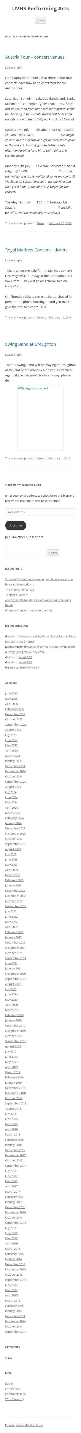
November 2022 (15, 896)
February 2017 (14, 1197)
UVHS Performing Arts (40, 8)
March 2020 (12, 1010)
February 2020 (14, 1015)
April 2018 (11, 1129)
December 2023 (15, 828)
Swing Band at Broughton (30, 344)
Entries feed (12, 1389)
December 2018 (15, 1088)
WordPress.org (14, 1399)
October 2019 (13, 1036)
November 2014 (15, 1321)
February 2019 (14, 1077)
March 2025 (12, 756)
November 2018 (15, 1093)
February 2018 (14, 1140)
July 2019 (10, 1051)
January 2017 (13, 1202)
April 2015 (11, 1295)
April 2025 (11, 750)
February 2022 (14, 932)
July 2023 (10, 854)
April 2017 (11, 1186)
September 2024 (15, 782)
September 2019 (15, 1041)
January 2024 (13, 823)
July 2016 (10, 1228)
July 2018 (10, 1114)
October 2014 (13, 1326)
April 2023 (11, 870)
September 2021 (15, 958)
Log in (9, 1383)
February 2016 (14, 1254)
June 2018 (11, 1119)
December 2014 (15, 1316)
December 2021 (15, 942)
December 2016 (15, 1207)
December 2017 (15, 1150)
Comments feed (15, 1394)
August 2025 (13, 730)
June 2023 (11, 859)
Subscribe (15, 525)
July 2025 (10, 735)
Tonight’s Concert (16, 595)
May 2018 (11, 1124)
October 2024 (13, 776)
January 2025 (13, 761)
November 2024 (15, 771)
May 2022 (11, 922)
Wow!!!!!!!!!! (25, 657)
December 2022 (15, 890)
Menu (40, 20)
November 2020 (15, 974)
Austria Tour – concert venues (35, 57)
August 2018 (13, 1108)
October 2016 (13, 1217)
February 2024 (14, 818)
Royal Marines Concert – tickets (36, 250)
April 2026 (11, 704)
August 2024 (13, 787)
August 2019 (13, 1046)
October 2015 (13, 1274)
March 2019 (12, 1072)
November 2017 (15, 1155)
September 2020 (15, 979)
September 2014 (15, 1332)
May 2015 (11, 1290)
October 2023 (13, 839)
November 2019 (15, 1031)
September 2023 (15, 844)
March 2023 (12, 875)
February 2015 (14, 1306)
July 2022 (10, 911)
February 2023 (14, 880)
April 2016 (11, 1243)
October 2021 (13, 953)
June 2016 (11, 1233)
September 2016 (15, 1223)
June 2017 (11, 1176)
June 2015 (11, 1285)
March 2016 (12, 1249)
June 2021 (11, 963)
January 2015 (13, 1311)
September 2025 (15, 724)
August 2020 (13, 984)
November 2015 (15, 1269)
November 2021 (15, 948)
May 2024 (11, 802)
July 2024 (10, 792)
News (40, 223)
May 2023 (11, 865)
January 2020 (13, 1020)
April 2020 (11, 1005)
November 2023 (15, 833)
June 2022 (11, 916)
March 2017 (12, 1191)
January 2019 (13, 1082)
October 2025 (13, 719)
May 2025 (11, 745)
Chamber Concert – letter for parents (28, 610)
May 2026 (11, 699)
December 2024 (15, 766)
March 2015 (12, 1300)
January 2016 (13, 1259)
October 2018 (13, 1098)
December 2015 (15, 1264)
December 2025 (15, 714)
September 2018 (15, 1103)
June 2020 (11, 994)
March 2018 (12, 1134)
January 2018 (13, 1145)
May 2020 (11, 999)
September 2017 (15, 1166)
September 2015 (15, 1280)
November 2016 (15, 1212)
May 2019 (11, 1062)
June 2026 (11, 693)
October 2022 (13, 901)
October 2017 (13, 1160)
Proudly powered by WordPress (24, 1425)
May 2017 (11, 1181)
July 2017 (10, 1171)
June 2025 (11, 740)
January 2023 (13, 885)
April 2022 (11, 927)
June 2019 (11, 1057)
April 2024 (11, 807)
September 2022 (15, 906)
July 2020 (10, 989)
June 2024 (11, 797)
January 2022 (13, 937)
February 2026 (14, 709)
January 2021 (13, 968)
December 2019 (15, 1025)
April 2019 (11, 1067)
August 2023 (13, 849)
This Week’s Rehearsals (19, 590)
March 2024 (12, 813)
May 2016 (11, 1238)
